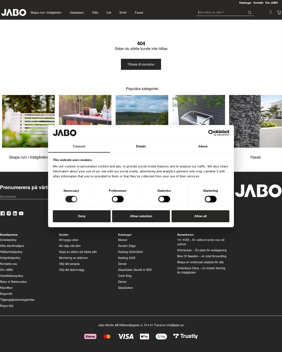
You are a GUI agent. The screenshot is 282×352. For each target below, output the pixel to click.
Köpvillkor (6, 288)
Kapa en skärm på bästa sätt (78, 252)
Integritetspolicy (10, 258)
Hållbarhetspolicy (11, 252)
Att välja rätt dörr (70, 246)
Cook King (125, 276)
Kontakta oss (8, 264)
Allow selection (141, 216)
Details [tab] (141, 146)
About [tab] (202, 146)
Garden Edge (127, 246)
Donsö (122, 264)
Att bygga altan (69, 240)
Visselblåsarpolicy (11, 276)
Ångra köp (6, 305)
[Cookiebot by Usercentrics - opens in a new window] (211, 133)
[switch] (118, 199)
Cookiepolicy (8, 240)
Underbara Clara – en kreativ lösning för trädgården (201, 270)
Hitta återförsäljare (12, 246)
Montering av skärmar (73, 258)
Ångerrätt (6, 294)
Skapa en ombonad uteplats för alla (200, 262)
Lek (109, 12)
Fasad (139, 12)
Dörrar (122, 282)
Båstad (122, 240)
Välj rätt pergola (69, 264)
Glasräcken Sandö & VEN (135, 270)
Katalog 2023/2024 (130, 252)
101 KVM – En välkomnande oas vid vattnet (200, 242)
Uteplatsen (77, 12)
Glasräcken (125, 288)
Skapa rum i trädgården (46, 12)
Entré (123, 12)
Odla (95, 12)
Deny (81, 216)
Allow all (200, 216)
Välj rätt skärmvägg (71, 270)
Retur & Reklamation (13, 282)
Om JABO (6, 270)
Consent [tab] (79, 146)
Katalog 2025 (126, 258)
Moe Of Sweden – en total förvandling (201, 256)
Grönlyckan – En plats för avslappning (202, 250)
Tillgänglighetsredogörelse (17, 299)
